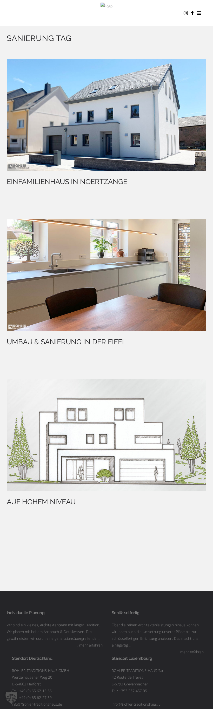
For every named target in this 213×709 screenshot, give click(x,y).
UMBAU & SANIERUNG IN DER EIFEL (66, 342)
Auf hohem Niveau (41, 502)
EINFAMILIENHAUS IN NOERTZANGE (67, 182)
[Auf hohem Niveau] (106, 435)
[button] (11, 697)
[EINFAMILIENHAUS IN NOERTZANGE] (106, 115)
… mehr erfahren (89, 645)
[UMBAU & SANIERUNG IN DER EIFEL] (106, 275)
